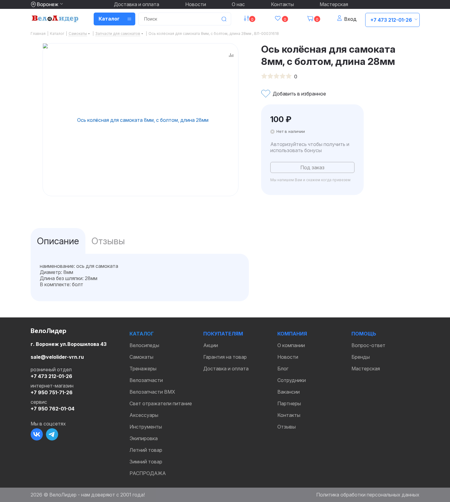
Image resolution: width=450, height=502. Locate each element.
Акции (210, 345)
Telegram (52, 434)
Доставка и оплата (136, 4)
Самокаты (141, 357)
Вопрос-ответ (368, 345)
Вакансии (288, 392)
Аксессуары (143, 415)
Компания (292, 334)
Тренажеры (142, 368)
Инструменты (145, 427)
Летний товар (145, 450)
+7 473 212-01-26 (391, 20)
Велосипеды (144, 345)
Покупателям (223, 334)
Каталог (141, 334)
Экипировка (143, 438)
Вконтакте (37, 434)
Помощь (363, 334)
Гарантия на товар (225, 357)
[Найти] (223, 19)
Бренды (360, 357)
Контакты (282, 4)
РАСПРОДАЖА (147, 473)
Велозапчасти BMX (152, 392)
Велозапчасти (146, 380)
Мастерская (334, 4)
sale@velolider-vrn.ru (57, 357)
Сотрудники (291, 380)
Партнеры (289, 403)
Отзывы (286, 427)
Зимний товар (145, 462)
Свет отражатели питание (160, 403)
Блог (282, 368)
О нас (238, 4)
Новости (195, 4)
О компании (291, 345)
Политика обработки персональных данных (367, 495)
